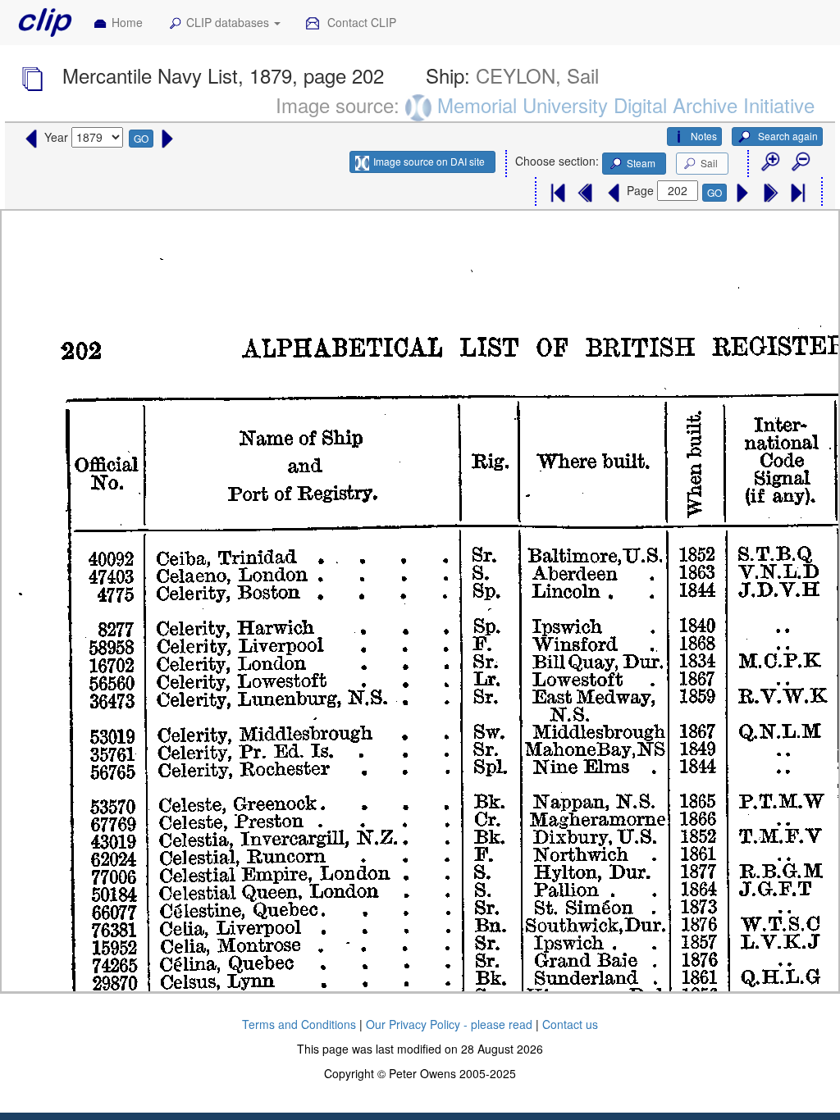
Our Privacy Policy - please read (449, 1024)
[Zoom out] (800, 162)
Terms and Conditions (299, 1024)
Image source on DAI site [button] (429, 161)
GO (141, 138)
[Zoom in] (769, 162)
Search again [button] (787, 136)
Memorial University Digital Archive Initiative (626, 104)
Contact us (570, 1024)
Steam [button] (641, 163)
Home (127, 22)
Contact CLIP (360, 22)
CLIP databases (229, 22)
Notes (704, 136)
